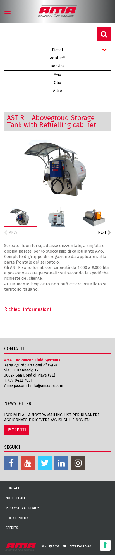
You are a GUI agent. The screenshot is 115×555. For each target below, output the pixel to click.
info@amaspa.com (46, 385)
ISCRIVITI (17, 429)
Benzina (57, 66)
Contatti (13, 488)
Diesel (57, 50)
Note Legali (15, 498)
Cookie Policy (17, 518)
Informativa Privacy (22, 508)
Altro (57, 90)
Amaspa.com (15, 385)
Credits (12, 528)
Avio (57, 74)
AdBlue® (57, 58)
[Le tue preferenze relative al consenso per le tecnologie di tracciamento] (105, 545)
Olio (57, 82)
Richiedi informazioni (27, 309)
